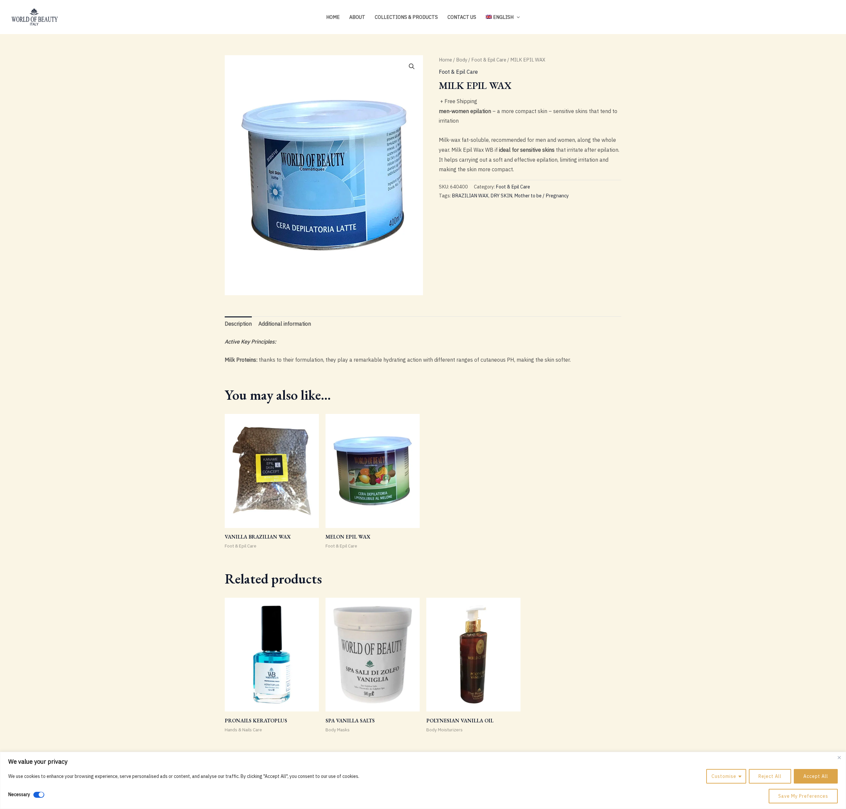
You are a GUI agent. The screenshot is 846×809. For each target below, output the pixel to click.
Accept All (815, 776)
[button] (517, 17)
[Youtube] (831, 17)
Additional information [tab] (284, 323)
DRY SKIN (501, 195)
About (357, 17)
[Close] (839, 757)
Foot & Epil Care (488, 60)
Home (333, 17)
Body (461, 60)
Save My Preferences (803, 796)
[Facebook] (822, 17)
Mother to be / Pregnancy (541, 195)
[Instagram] (812, 17)
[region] (423, 780)
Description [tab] (238, 323)
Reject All (770, 776)
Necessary (19, 794)
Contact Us (461, 17)
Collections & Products (406, 17)
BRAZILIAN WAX (470, 195)
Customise (723, 776)
